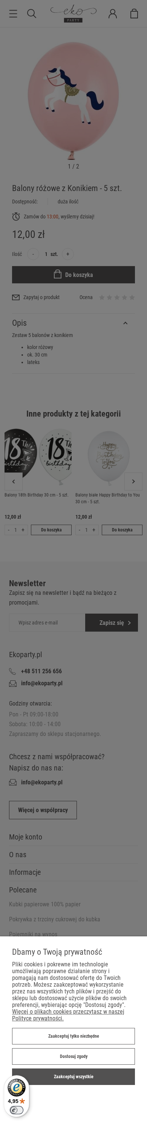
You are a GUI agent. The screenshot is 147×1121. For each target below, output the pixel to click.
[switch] (16, 1110)
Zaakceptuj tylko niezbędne (73, 1036)
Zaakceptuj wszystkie (73, 1076)
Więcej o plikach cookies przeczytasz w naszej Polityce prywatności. (68, 1015)
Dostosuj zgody (73, 1056)
